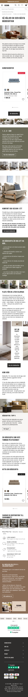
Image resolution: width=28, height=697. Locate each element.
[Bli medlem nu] (14, 607)
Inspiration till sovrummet (6, 14)
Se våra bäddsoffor (9, 155)
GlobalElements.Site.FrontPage (7, 11)
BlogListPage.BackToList (8, 528)
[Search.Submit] (15, 5)
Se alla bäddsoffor (14, 365)
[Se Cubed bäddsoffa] (14, 190)
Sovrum (21, 531)
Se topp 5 (6, 429)
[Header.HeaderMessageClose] (26, 1)
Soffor (4, 533)
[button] (23, 99)
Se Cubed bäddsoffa (9, 231)
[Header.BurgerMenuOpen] (2, 5)
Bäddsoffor (15, 531)
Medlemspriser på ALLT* (13, 1)
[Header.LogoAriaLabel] (7, 5)
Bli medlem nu (8, 596)
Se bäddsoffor (14, 113)
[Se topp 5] (14, 406)
